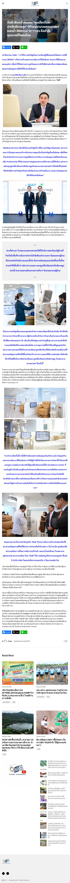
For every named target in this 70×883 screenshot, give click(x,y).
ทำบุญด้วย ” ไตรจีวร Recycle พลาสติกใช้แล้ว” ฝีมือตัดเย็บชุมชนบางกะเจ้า (58, 806)
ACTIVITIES (6, 702)
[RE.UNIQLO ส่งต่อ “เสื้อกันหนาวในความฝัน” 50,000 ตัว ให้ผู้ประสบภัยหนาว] (52, 722)
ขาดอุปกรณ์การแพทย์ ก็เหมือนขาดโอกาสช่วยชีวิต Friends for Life (57, 843)
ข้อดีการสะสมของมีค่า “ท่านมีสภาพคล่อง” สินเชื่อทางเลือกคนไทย (58, 774)
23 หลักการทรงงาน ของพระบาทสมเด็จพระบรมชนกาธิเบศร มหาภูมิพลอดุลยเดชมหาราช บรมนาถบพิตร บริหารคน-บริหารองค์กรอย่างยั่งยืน (53, 765)
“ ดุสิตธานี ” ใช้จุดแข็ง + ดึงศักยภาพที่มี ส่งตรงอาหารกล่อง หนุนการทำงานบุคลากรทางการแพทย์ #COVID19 (57, 826)
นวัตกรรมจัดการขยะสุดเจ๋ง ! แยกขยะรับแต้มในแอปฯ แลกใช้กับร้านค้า (58, 782)
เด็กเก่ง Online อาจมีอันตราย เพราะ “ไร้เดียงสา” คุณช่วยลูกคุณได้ (57, 835)
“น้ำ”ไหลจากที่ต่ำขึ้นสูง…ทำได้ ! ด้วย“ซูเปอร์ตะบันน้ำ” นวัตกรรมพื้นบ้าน (57, 790)
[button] (3, 3)
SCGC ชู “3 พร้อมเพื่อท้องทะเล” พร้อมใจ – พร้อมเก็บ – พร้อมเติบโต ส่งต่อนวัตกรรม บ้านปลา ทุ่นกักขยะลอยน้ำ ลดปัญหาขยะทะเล (53, 816)
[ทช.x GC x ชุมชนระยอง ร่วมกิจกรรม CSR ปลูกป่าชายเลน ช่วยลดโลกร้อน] (52, 673)
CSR (65, 641)
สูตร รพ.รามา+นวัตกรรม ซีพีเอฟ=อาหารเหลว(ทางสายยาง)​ (56, 797)
